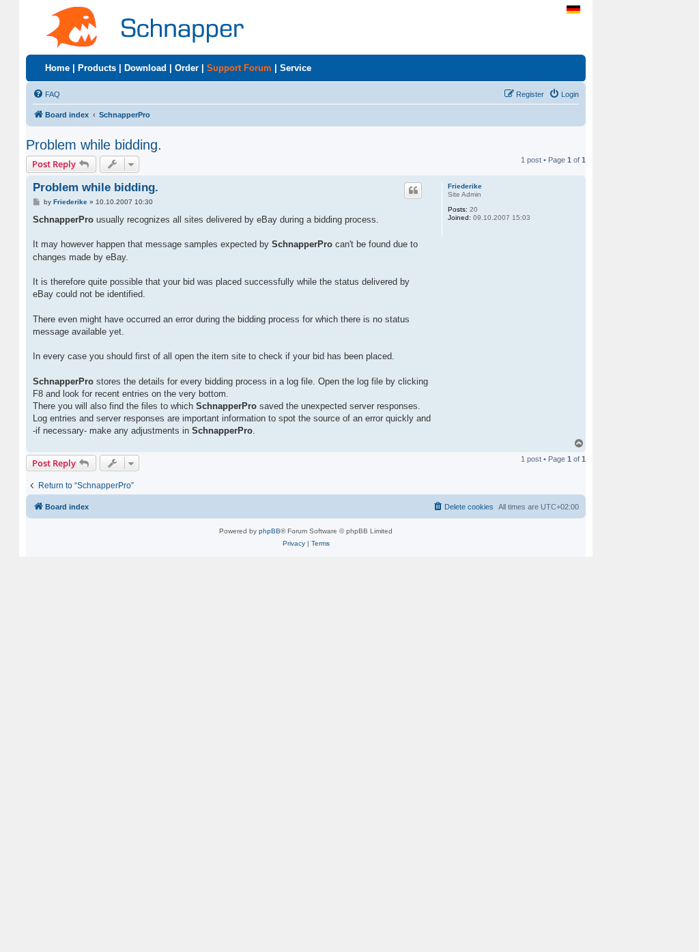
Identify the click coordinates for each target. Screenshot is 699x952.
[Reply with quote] (413, 190)
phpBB (270, 531)
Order (187, 68)
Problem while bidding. (94, 144)
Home (57, 68)
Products (97, 68)
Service (295, 68)
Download (145, 68)
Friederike (465, 186)
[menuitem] (46, 94)
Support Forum (239, 68)
